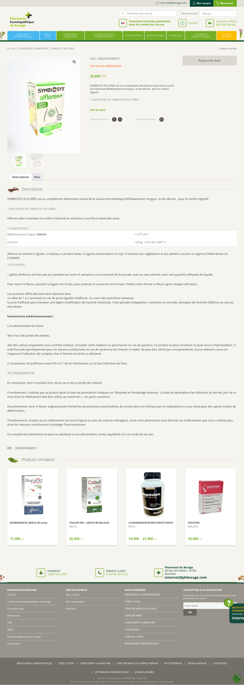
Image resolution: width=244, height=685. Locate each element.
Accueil (11, 48)
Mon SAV (70, 608)
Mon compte (204, 3)
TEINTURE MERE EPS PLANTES (141, 608)
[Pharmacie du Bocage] (21, 19)
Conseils (11, 594)
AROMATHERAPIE (155, 35)
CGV (9, 622)
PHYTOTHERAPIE (133, 35)
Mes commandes (75, 601)
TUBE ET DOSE (47, 35)
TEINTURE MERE (133, 615)
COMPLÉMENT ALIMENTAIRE (70, 35)
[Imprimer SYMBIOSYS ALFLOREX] (161, 119)
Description (20, 177)
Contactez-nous (15, 608)
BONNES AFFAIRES (226, 35)
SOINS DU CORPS (134, 636)
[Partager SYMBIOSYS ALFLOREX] (114, 119)
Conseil (193, 23)
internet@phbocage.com (174, 2)
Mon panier (226, 3)
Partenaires (13, 615)
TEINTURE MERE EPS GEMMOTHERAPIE (103, 35)
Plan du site (13, 643)
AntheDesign (166, 681)
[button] (74, 62)
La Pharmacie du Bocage (86, 681)
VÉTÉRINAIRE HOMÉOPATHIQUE (200, 35)
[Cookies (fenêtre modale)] (237, 678)
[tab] (20, 177)
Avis (37, 177)
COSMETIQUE (176, 35)
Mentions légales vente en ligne (24, 636)
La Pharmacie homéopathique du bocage (29, 601)
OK (190, 612)
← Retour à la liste (227, 48)
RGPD (10, 629)
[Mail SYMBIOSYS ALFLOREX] (120, 119)
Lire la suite (97, 110)
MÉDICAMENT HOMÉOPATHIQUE (23, 35)
